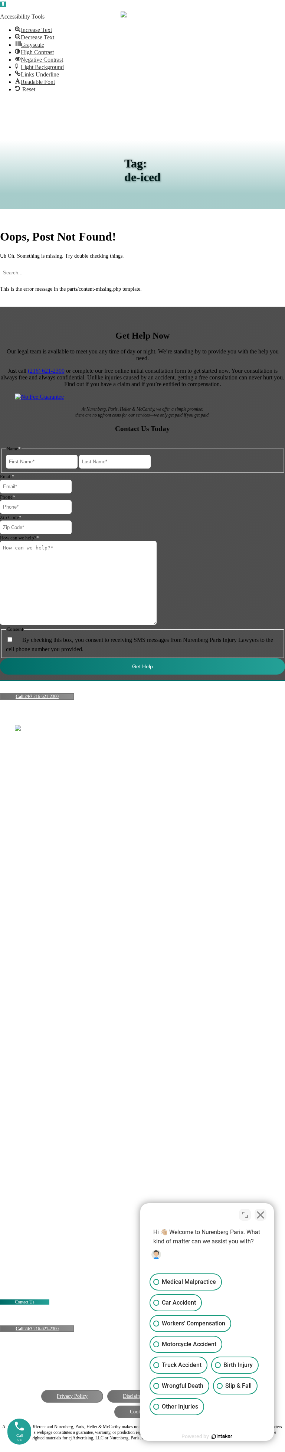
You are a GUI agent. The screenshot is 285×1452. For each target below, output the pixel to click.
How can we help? (19, 538)
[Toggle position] (245, 1215)
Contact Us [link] (25, 1302)
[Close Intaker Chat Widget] (260, 1215)
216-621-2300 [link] (37, 696)
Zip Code (11, 517)
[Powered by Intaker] (222, 1436)
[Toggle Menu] (269, 15)
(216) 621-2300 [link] (46, 371)
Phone (7, 497)
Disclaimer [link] (134, 1396)
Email (7, 476)
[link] (33, 30)
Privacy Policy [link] (72, 1396)
